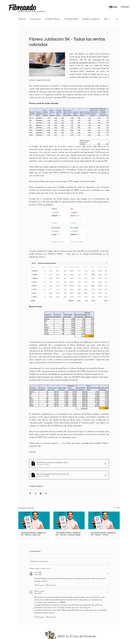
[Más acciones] (107, 33)
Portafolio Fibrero (52, 19)
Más (106, 19)
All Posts (22, 19)
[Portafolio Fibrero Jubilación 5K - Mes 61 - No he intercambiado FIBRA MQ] (104, 520)
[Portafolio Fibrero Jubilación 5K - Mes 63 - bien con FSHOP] (34, 520)
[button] (125, 7)
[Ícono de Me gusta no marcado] (35, 585)
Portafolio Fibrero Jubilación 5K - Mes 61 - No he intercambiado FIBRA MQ (103, 534)
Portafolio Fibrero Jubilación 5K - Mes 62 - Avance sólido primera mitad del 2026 (68, 534)
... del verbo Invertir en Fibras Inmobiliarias (30, 11)
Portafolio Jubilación (91, 19)
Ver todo (117, 508)
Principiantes (35, 19)
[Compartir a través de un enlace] (46, 493)
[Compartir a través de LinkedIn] (41, 493)
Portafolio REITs (71, 19)
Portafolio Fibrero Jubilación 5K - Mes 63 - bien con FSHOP (33, 534)
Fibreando (22, 7)
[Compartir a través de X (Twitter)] (35, 493)
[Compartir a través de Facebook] (30, 493)
